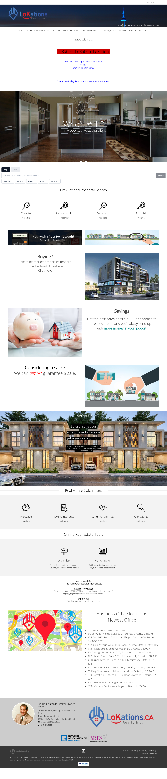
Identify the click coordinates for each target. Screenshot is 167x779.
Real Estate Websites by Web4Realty (134, 750)
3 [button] (86, 161)
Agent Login (153, 750)
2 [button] (83, 161)
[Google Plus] (83, 751)
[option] (83, 126)
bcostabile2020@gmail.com (50, 722)
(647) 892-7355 (46, 725)
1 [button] (81, 161)
